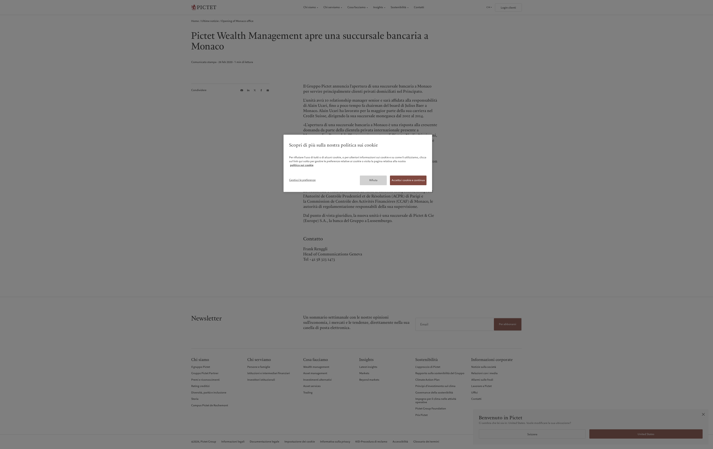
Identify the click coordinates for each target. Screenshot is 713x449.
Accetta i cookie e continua (408, 180)
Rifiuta (373, 180)
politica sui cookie (301, 165)
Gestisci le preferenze (302, 180)
